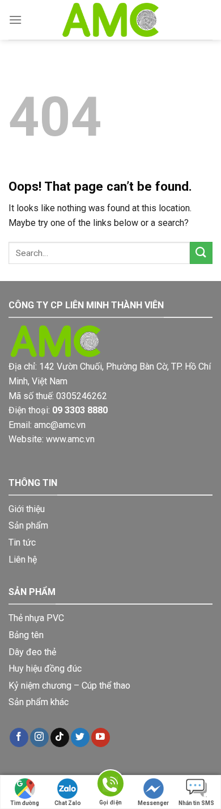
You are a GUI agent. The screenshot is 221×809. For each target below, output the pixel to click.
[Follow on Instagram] (39, 737)
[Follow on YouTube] (100, 737)
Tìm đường (24, 803)
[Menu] (15, 19)
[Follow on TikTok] (59, 737)
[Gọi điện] (110, 785)
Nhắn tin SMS (196, 803)
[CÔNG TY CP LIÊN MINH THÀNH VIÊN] (110, 20)
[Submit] (201, 253)
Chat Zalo (67, 803)
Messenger (153, 803)
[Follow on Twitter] (80, 737)
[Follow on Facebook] (19, 737)
